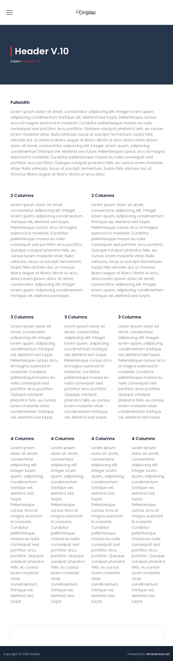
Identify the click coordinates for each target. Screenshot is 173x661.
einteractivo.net (158, 654)
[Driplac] (86, 12)
